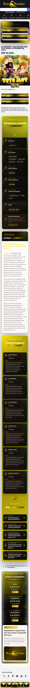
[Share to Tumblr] (26, 676)
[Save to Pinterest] (17, 676)
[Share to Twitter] (4, 676)
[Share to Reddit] (21, 676)
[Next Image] (29, 70)
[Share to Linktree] (13, 676)
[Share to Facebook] (8, 676)
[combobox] (13, 9)
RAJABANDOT (7, 253)
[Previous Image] (1, 70)
